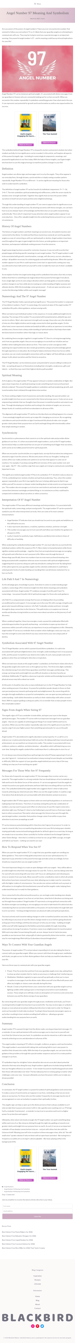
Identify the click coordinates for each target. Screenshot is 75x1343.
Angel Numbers (9, 1186)
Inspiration (37, 1276)
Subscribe (37, 1216)
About (37, 1304)
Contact (37, 1308)
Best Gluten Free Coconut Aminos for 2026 (18, 1244)
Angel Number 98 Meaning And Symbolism (17, 1191)
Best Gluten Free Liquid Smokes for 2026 (17, 1240)
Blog (37, 1300)
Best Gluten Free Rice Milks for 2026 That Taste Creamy (23, 1248)
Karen (43, 18)
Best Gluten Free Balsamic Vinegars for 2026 (19, 1236)
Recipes (37, 1280)
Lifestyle (37, 1284)
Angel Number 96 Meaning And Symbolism (17, 1189)
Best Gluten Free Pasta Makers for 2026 (17, 1232)
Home (37, 1296)
